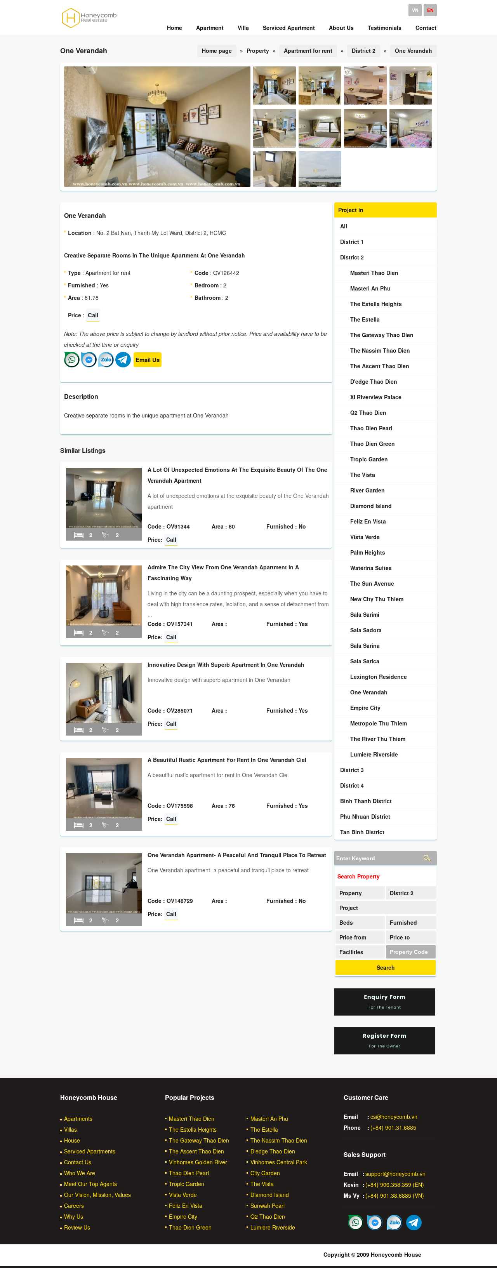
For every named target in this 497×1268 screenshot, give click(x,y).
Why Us (73, 1216)
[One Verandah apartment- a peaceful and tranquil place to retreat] (104, 911)
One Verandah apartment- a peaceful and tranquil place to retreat (237, 855)
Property (350, 893)
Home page (217, 50)
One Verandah (413, 50)
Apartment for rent (308, 50)
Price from (352, 937)
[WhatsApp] (72, 365)
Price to (400, 937)
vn (415, 10)
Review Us (77, 1227)
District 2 (363, 50)
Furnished (403, 922)
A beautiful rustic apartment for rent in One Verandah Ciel (227, 760)
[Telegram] (123, 365)
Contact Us (77, 1162)
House (72, 1140)
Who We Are (79, 1173)
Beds (346, 922)
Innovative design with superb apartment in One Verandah (226, 664)
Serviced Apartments (89, 1151)
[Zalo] (106, 365)
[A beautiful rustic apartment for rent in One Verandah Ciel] (104, 816)
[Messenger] (89, 365)
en (430, 10)
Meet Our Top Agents (90, 1184)
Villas (70, 1129)
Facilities (351, 952)
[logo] (89, 27)
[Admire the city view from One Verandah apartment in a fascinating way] (104, 623)
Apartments (78, 1118)
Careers (74, 1205)
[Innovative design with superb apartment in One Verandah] (104, 721)
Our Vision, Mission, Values (97, 1194)
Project (348, 907)
